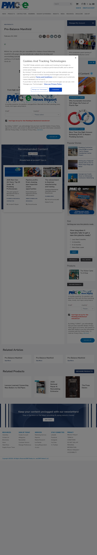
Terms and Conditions (44, 77)
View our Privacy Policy (53, 84)
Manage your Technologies (39, 89)
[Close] (76, 58)
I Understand (55, 89)
